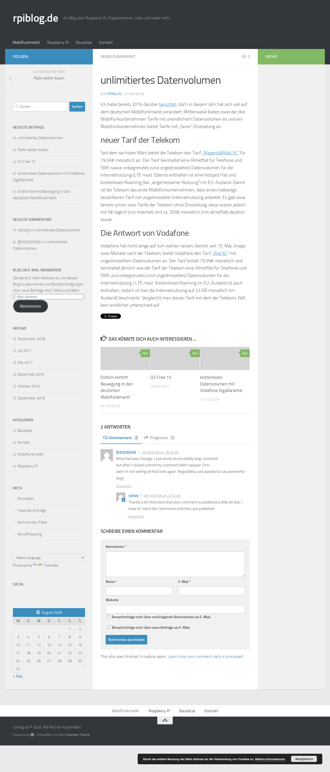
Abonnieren (30, 306)
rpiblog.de (35, 18)
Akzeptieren (304, 759)
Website (112, 600)
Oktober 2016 (29, 386)
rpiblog (115, 94)
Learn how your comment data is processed (205, 656)
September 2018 (31, 339)
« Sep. (18, 676)
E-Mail (184, 582)
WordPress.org (30, 534)
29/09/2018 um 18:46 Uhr (160, 452)
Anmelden (26, 498)
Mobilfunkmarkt (26, 42)
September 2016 (31, 398)
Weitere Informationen (270, 759)
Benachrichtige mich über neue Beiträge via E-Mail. (151, 627)
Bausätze (84, 42)
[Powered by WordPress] (32, 734)
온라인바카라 (126, 452)
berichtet (167, 104)
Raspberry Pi (58, 42)
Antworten (124, 486)
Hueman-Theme (77, 735)
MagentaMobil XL (220, 153)
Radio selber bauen (33, 149)
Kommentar (116, 546)
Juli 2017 (24, 350)
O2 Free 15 (160, 377)
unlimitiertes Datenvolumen (40, 138)
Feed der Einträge (32, 510)
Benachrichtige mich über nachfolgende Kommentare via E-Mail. (161, 617)
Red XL (220, 253)
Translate (50, 565)
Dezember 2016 (31, 374)
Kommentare (123, 437)
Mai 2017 (25, 362)
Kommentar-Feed (32, 522)
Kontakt (106, 42)
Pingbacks (162, 437)
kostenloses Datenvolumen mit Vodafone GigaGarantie (221, 384)
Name (111, 582)
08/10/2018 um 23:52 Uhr (162, 496)
